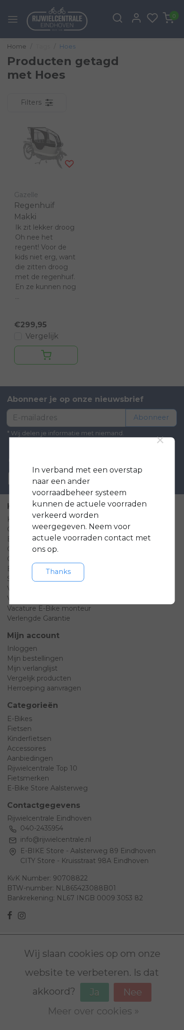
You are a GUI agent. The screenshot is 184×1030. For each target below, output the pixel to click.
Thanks (58, 571)
